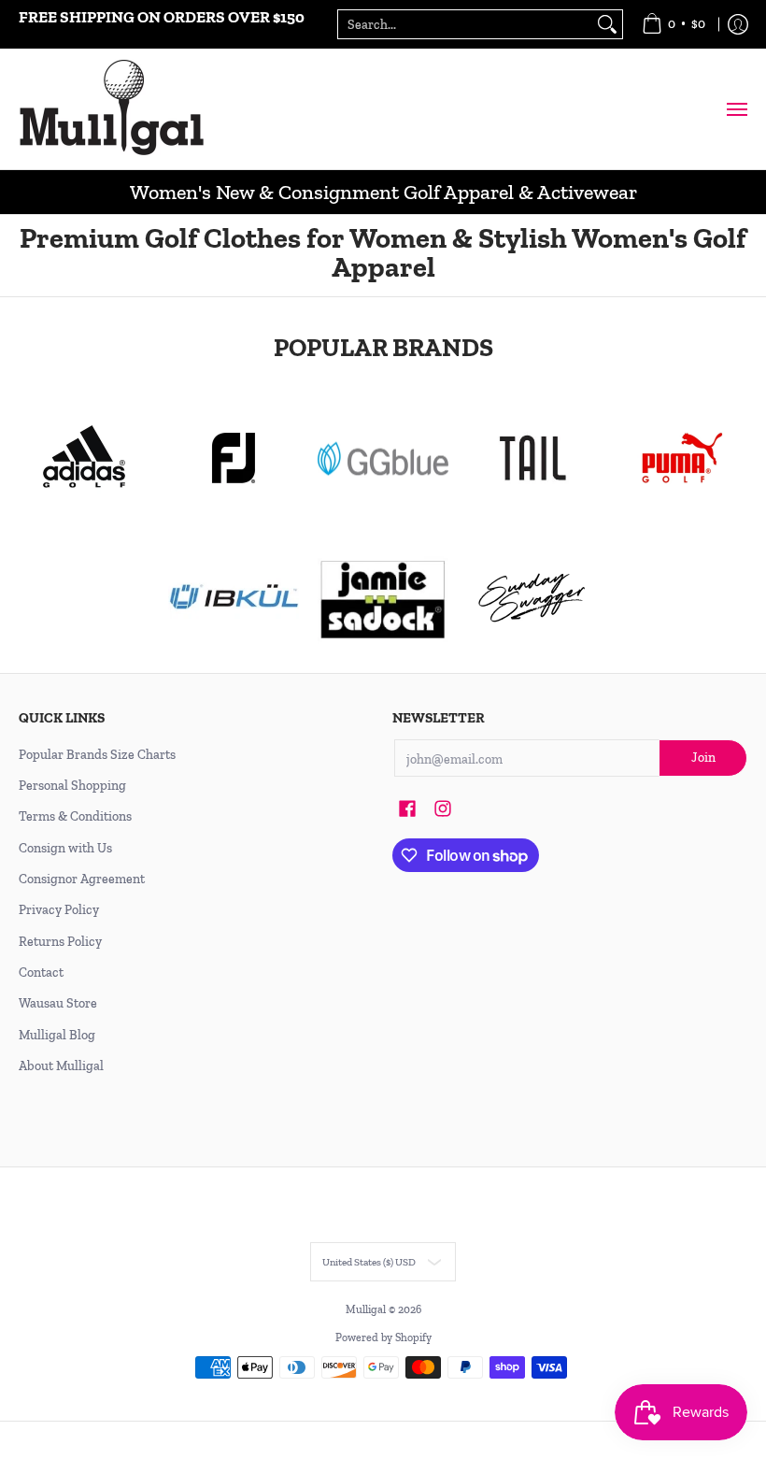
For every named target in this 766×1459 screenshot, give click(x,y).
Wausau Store (58, 1003)
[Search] (607, 24)
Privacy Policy (59, 910)
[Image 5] (532, 598)
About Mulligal (61, 1066)
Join (703, 757)
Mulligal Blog (57, 1035)
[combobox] (465, 24)
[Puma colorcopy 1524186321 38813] (682, 458)
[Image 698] (383, 598)
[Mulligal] (112, 109)
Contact (41, 972)
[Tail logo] (532, 458)
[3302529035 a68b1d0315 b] (233, 458)
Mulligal (367, 1309)
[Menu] (736, 109)
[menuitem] (673, 24)
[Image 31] (233, 598)
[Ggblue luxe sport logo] (383, 458)
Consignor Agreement (82, 879)
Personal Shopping (72, 786)
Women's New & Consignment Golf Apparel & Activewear (383, 192)
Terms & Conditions (75, 816)
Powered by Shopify (383, 1337)
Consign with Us (65, 848)
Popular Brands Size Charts (97, 755)
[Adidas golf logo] (84, 458)
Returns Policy (60, 942)
